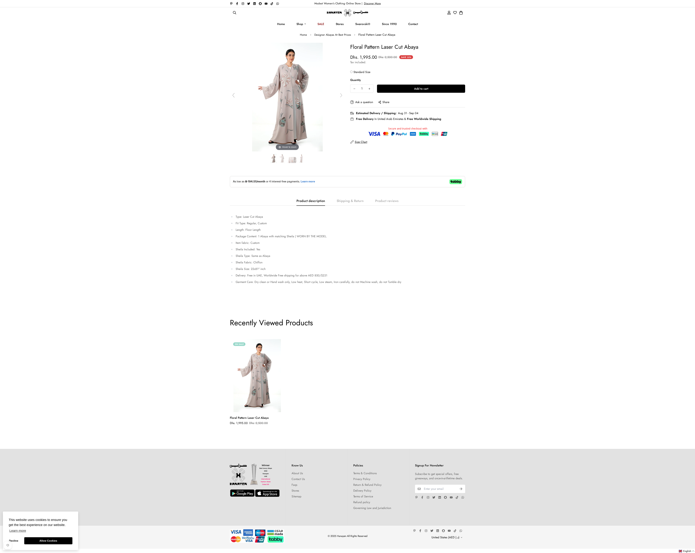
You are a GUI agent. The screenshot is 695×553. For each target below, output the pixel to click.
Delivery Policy (362, 491)
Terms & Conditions (365, 473)
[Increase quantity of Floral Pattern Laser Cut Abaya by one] (369, 89)
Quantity (355, 80)
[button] (686, 551)
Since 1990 (389, 24)
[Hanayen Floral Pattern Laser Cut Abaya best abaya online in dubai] (274, 158)
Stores (340, 24)
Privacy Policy (361, 479)
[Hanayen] (347, 12)
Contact (413, 24)
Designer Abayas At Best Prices (332, 35)
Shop (299, 24)
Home (281, 24)
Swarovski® (362, 24)
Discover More (372, 3)
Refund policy (361, 502)
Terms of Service (363, 496)
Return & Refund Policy (367, 485)
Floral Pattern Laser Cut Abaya (249, 418)
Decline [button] (13, 540)
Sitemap (296, 496)
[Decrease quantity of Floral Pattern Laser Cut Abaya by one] (354, 89)
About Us (297, 473)
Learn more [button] (17, 531)
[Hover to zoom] (287, 97)
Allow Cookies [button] (48, 540)
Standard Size (361, 72)
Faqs (294, 485)
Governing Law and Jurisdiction (372, 508)
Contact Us (298, 479)
